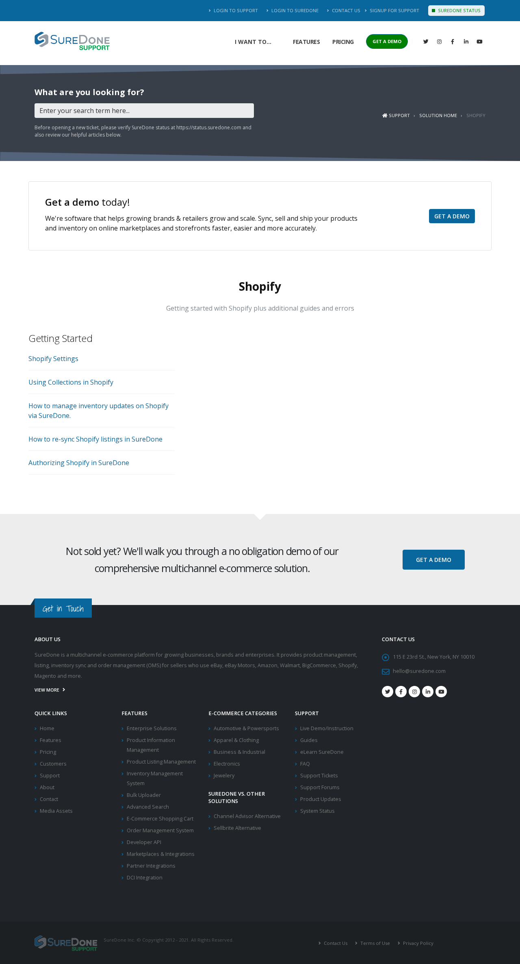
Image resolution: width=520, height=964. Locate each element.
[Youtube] (441, 691)
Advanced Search (148, 806)
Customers (53, 763)
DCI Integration (144, 877)
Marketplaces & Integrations (161, 854)
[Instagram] (439, 41)
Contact (49, 799)
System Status (317, 810)
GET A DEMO (387, 41)
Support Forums (320, 787)
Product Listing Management (161, 761)
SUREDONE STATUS (459, 10)
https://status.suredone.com (208, 127)
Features (306, 42)
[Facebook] (452, 41)
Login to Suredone (294, 10)
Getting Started (60, 338)
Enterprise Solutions (152, 728)
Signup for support (393, 10)
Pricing (343, 42)
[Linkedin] (466, 41)
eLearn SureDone (322, 752)
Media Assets (56, 810)
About (47, 787)
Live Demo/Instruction (326, 728)
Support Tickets (319, 775)
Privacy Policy (417, 943)
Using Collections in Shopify (70, 382)
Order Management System (160, 830)
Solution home (438, 115)
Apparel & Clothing (236, 740)
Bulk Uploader (144, 795)
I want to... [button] (253, 42)
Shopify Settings (53, 358)
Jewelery (224, 775)
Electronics (227, 763)
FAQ (305, 763)
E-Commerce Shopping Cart (160, 818)
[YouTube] (479, 41)
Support (399, 115)
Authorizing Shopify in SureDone (78, 462)
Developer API (144, 842)
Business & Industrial (239, 752)
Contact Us (345, 10)
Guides (309, 740)
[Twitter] (425, 41)
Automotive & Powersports (246, 728)
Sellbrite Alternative (237, 828)
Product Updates (320, 799)
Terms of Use (374, 943)
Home (47, 728)
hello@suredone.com (419, 671)
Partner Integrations (151, 865)
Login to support (235, 10)
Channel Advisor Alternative (247, 816)
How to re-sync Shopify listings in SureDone (95, 439)
